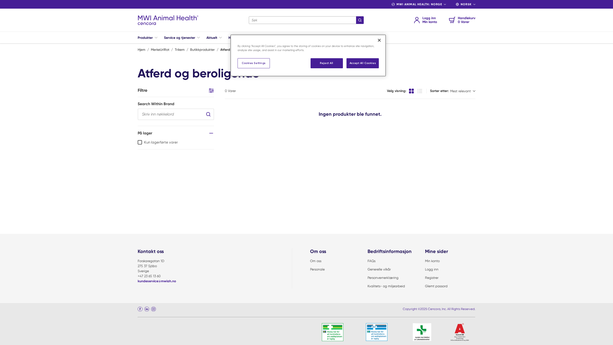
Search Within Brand (156, 104)
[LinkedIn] (146, 309)
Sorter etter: (439, 91)
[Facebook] (140, 309)
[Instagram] (153, 309)
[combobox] (306, 20)
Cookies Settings (254, 63)
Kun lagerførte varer (161, 142)
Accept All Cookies (363, 63)
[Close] (379, 40)
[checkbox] (140, 142)
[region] (308, 55)
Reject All (326, 63)
